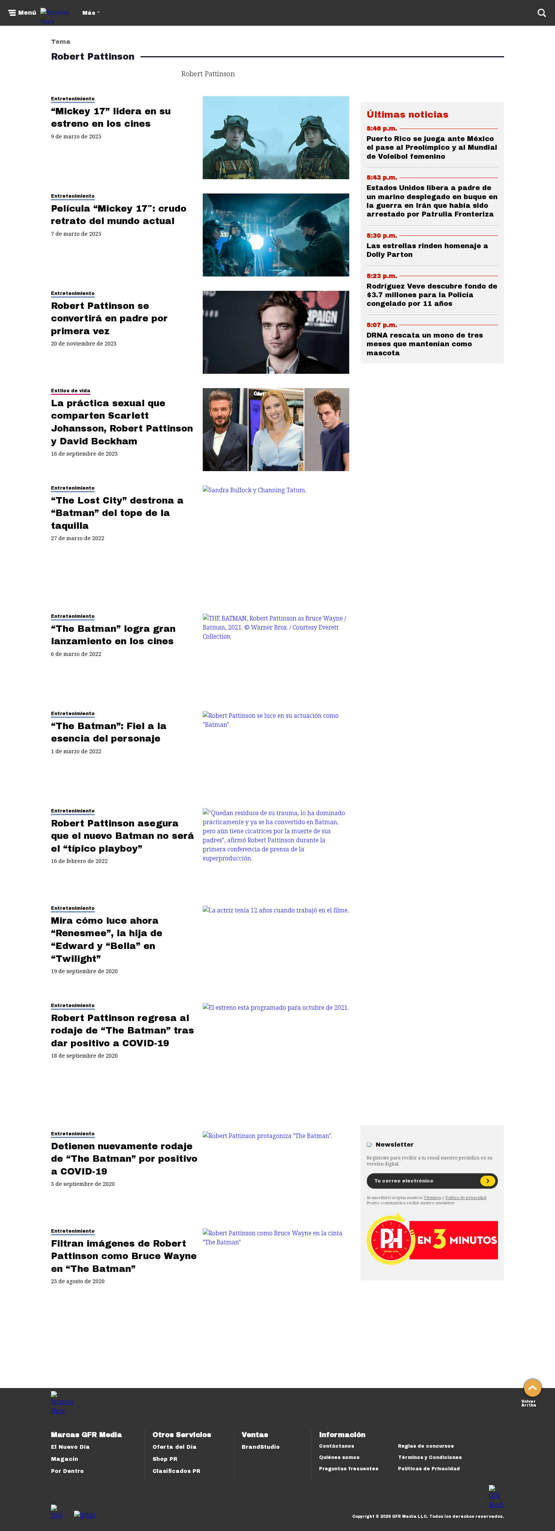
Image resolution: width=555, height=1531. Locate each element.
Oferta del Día (175, 1447)
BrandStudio (261, 1447)
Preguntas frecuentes (348, 1468)
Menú (27, 13)
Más (88, 13)
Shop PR (165, 1459)
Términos (432, 1197)
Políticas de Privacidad (429, 1468)
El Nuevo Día (70, 1447)
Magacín (64, 1459)
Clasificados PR (176, 1471)
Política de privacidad (466, 1197)
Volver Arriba (528, 1402)
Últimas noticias (408, 115)
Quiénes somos (339, 1457)
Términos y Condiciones (430, 1457)
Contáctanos (336, 1446)
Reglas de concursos (426, 1446)
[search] (542, 13)
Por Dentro (67, 1471)
